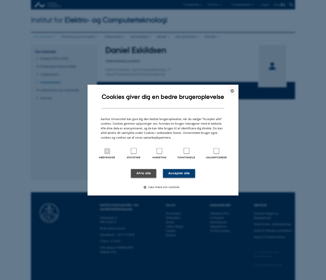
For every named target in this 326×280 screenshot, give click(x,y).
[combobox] (232, 91)
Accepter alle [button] (179, 173)
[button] (162, 187)
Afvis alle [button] (143, 173)
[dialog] (163, 140)
